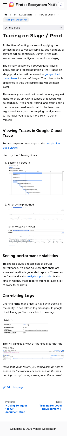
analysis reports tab (39, 276)
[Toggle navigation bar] (5, 4)
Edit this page (15, 387)
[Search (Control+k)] (61, 5)
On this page (12, 27)
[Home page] (6, 14)
